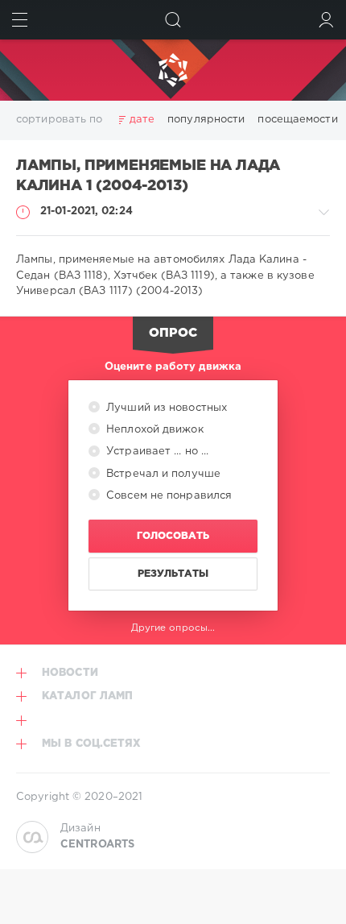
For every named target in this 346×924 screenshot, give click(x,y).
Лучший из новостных (165, 408)
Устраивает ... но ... (155, 451)
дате (142, 119)
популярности (206, 119)
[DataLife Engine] (173, 70)
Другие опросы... (173, 628)
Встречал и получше (161, 474)
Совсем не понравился (167, 495)
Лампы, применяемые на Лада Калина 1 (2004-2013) (148, 176)
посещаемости (297, 119)
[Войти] (326, 19)
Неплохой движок (153, 429)
